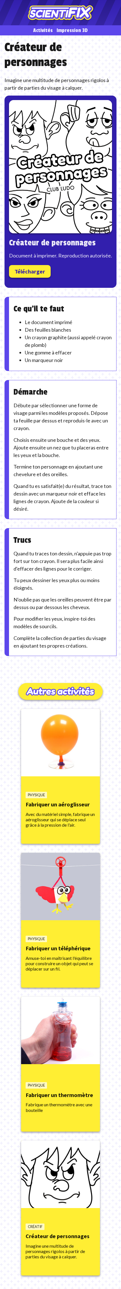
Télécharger (30, 271)
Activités (43, 30)
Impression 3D (72, 30)
